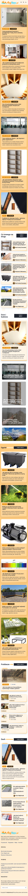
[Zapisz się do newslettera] (25, 887)
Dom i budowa (6, 101)
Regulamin (11, 842)
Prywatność (4, 842)
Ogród (4, 469)
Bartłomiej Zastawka (6, 851)
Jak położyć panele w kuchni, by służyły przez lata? (19, 256)
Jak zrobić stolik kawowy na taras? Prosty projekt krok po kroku (12, 648)
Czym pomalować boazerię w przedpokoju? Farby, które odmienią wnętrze (12, 33)
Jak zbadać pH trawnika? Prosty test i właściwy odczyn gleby (13, 574)
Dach (4, 215)
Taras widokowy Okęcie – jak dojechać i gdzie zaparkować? (13, 139)
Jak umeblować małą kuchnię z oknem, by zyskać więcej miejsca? (19, 243)
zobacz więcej (21, 235)
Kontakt (20, 842)
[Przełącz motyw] (26, 2)
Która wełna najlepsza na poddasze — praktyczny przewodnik (16, 716)
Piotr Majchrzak (5, 853)
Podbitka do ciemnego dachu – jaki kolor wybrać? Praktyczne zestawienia (13, 219)
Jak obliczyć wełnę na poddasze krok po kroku (15, 696)
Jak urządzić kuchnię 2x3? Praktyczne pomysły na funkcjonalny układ (13, 63)
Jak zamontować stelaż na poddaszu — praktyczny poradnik (16, 727)
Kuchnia (5, 60)
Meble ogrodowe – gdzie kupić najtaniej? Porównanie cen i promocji (13, 607)
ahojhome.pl (10, 892)
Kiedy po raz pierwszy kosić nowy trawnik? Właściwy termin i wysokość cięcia (12, 508)
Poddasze (5, 684)
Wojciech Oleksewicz (6, 855)
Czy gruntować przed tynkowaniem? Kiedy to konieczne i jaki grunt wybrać (19, 267)
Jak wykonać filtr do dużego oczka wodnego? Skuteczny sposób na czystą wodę (20, 278)
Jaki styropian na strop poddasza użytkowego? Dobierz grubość (11, 687)
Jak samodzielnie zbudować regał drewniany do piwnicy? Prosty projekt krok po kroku (12, 181)
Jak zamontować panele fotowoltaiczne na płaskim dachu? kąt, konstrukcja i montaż (20, 290)
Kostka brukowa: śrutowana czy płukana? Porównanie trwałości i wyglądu (20, 301)
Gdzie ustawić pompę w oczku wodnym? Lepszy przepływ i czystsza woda (13, 548)
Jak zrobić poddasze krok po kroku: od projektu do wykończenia (17, 706)
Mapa (16, 842)
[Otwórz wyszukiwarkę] (23, 2)
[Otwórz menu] (21, 2)
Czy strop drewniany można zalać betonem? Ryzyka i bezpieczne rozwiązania (11, 105)
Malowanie (5, 28)
